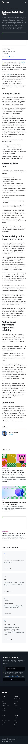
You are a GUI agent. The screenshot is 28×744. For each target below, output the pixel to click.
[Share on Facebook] (9, 57)
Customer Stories (5, 705)
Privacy (15, 738)
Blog (7, 2)
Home (3, 8)
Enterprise (4, 703)
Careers (15, 722)
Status (3, 724)
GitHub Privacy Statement (13, 676)
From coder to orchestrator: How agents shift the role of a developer (13, 471)
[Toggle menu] (25, 2)
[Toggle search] (22, 2)
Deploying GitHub (11, 93)
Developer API (17, 698)
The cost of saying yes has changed (13, 533)
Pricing (3, 708)
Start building (7, 591)
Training (3, 722)
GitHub (16, 8)
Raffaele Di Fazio (5, 48)
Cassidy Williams (6, 512)
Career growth (5, 468)
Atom (15, 703)
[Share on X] (6, 57)
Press (15, 724)
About (15, 717)
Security (3, 701)
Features (3, 698)
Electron (16, 705)
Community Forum (6, 720)
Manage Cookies (21, 738)
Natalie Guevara (5, 481)
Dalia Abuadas (5, 541)
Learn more (7, 613)
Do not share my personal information (9, 739)
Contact (3, 727)
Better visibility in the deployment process (13, 237)
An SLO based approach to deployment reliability (9, 326)
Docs (3, 717)
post (9, 74)
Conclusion (8, 402)
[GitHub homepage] (3, 2)
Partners (16, 701)
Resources (4, 710)
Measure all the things (10, 164)
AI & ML (3, 500)
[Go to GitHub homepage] (4, 692)
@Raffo (12, 48)
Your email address (7, 666)
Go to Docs (7, 568)
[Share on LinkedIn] (12, 57)
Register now (7, 639)
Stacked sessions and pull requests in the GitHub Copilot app (14, 503)
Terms (11, 738)
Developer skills (9, 8)
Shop (15, 727)
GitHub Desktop (17, 708)
